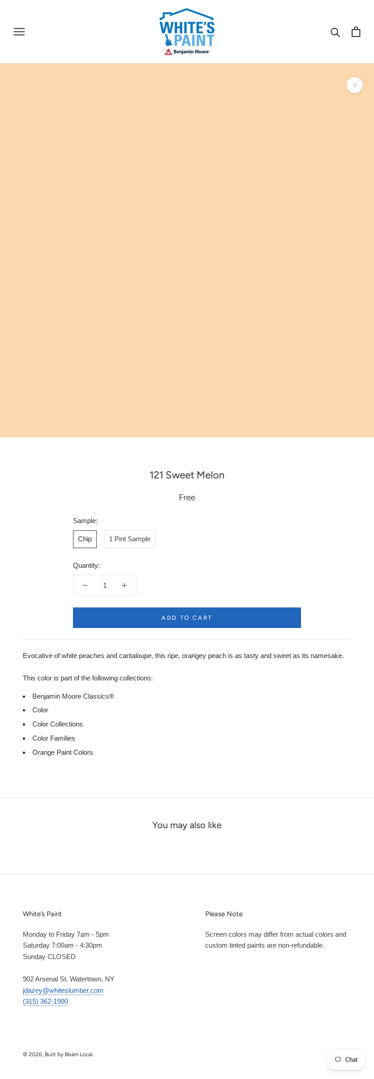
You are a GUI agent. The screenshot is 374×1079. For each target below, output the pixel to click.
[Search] (335, 31)
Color (40, 710)
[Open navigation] (19, 31)
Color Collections (57, 724)
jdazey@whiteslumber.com (63, 990)
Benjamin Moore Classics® (73, 696)
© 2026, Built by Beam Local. (58, 1054)
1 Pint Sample (130, 539)
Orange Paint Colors (62, 752)
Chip (85, 539)
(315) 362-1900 (45, 1001)
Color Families (53, 738)
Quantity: (86, 565)
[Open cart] (356, 31)
